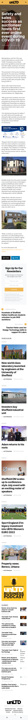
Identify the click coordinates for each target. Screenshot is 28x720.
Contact (8, 712)
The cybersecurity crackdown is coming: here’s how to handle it (9, 625)
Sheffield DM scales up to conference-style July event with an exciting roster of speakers (13, 485)
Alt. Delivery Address (17, 712)
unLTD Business (7, 379)
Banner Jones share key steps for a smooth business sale (9, 609)
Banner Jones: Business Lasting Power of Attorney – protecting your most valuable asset (10, 660)
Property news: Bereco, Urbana (10, 565)
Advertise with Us (18, 710)
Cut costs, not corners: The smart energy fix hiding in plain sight (9, 643)
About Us (19, 708)
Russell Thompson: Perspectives (8, 678)
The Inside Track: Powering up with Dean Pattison (9, 634)
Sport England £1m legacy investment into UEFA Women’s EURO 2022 (13, 527)
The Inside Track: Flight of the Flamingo (10, 651)
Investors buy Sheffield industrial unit (12, 410)
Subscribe (14, 289)
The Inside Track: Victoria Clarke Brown (10, 617)
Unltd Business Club (10, 708)
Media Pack (8, 710)
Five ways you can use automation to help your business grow (9, 670)
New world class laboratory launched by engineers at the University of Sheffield (13, 369)
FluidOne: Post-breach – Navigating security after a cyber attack (10, 686)
